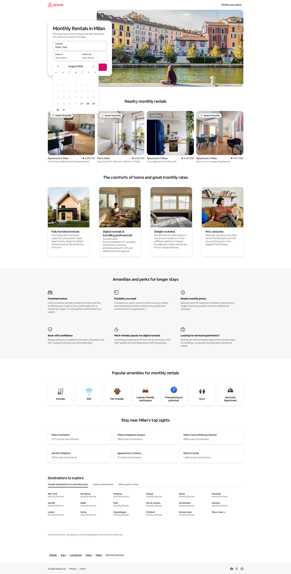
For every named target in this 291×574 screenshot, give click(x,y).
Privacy (72, 568)
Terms (82, 568)
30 (58, 110)
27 (82, 103)
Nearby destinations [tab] (103, 484)
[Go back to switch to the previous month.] (58, 66)
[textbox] (66, 58)
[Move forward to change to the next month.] (93, 66)
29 (93, 103)
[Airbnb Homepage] (55, 5)
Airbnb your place (231, 4)
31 (64, 110)
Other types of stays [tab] (128, 484)
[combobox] (79, 47)
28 (87, 103)
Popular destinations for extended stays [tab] (68, 484)
